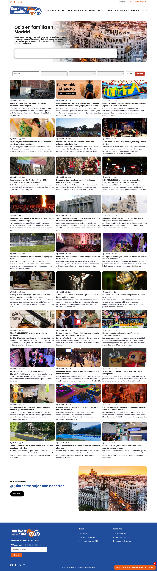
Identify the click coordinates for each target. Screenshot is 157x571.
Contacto (142, 10)
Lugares (53, 10)
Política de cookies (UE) (88, 541)
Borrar (129, 74)
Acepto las (26, 545)
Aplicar (140, 74)
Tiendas (77, 10)
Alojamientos (110, 10)
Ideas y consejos (129, 10)
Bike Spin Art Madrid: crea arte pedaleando (26, 371)
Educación (65, 10)
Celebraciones (93, 10)
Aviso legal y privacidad (88, 537)
